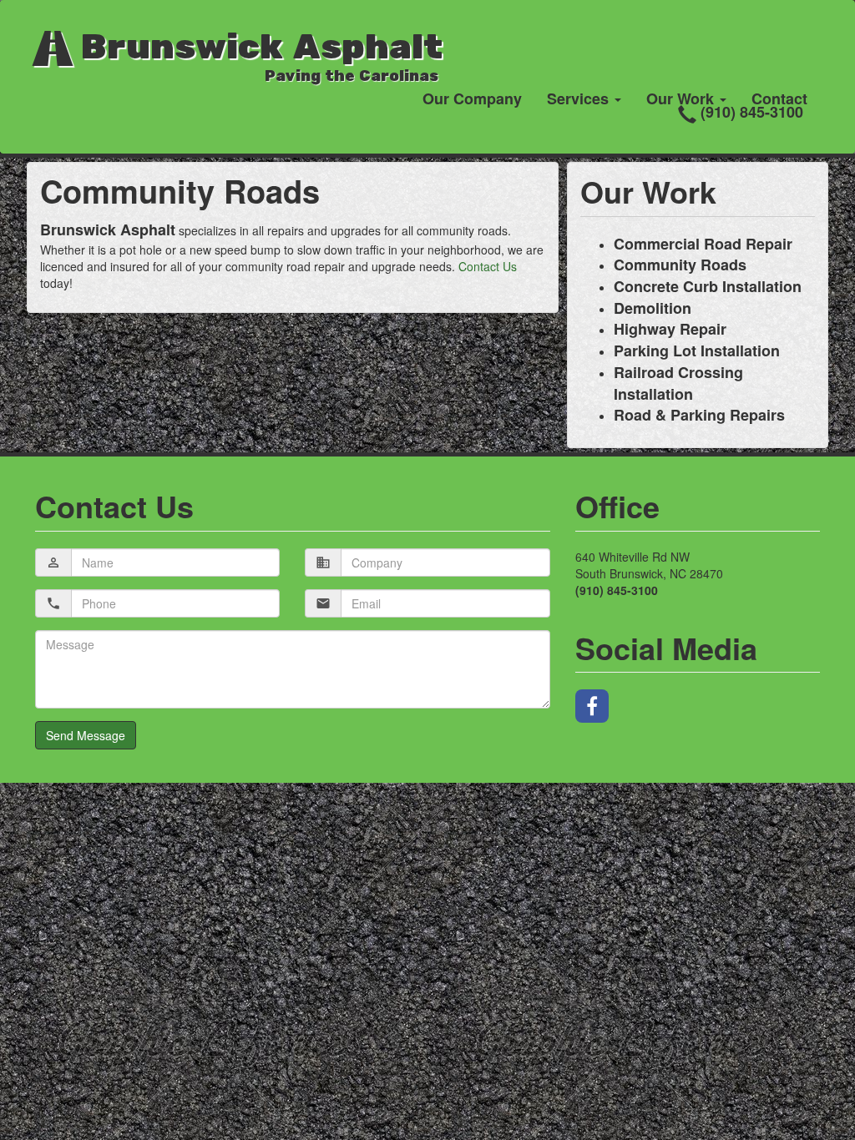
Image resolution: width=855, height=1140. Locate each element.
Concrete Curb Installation (708, 286)
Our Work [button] (682, 98)
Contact (779, 98)
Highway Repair (670, 329)
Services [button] (580, 98)
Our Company (472, 98)
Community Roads (680, 264)
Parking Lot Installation (697, 350)
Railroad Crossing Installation (678, 383)
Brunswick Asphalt (256, 52)
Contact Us (487, 266)
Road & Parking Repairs (699, 415)
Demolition (652, 308)
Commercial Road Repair (703, 244)
